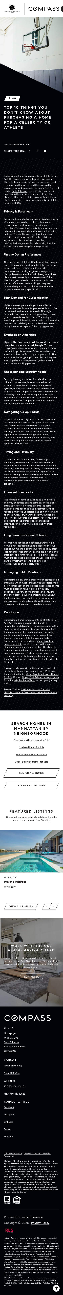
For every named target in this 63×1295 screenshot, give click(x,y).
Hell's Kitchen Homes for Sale (31, 754)
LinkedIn (8, 1122)
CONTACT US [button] (31, 977)
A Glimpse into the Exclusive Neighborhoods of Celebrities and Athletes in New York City (30, 692)
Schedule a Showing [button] (31, 785)
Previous (47, 906)
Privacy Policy (40, 1223)
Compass (37, 1163)
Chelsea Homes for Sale (31, 747)
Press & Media (11, 1042)
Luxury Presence (32, 1217)
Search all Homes (31, 773)
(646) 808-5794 (11, 1073)
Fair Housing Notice (13, 1153)
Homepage (10, 1033)
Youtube (8, 1136)
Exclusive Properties (14, 1046)
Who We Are (11, 1037)
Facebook (9, 1107)
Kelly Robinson (19, 191)
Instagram (9, 1114)
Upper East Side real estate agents (40, 677)
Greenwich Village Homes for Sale (31, 740)
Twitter (7, 1129)
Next (54, 906)
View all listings (21, 906)
